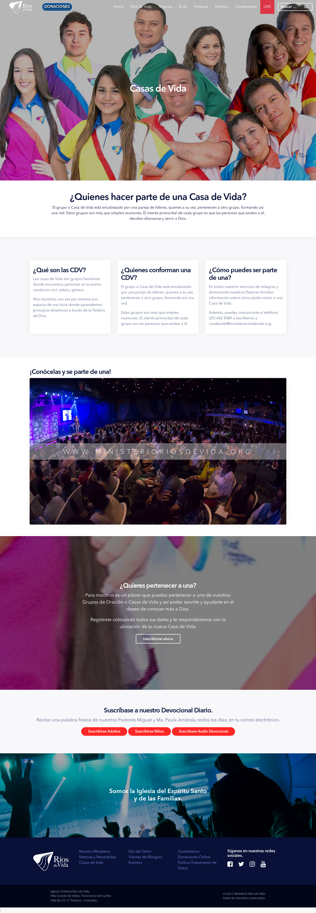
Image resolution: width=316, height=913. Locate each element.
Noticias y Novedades (97, 857)
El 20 (183, 7)
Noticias (165, 7)
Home (118, 7)
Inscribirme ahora (158, 639)
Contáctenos (246, 7)
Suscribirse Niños (149, 731)
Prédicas (201, 7)
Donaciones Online (194, 857)
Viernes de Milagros (145, 857)
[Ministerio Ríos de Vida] (20, 7)
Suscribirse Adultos (104, 731)
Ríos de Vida (141, 7)
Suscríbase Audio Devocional (203, 731)
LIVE (267, 7)
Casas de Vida (91, 863)
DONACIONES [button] (57, 7)
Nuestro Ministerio (94, 852)
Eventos (221, 7)
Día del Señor (140, 852)
